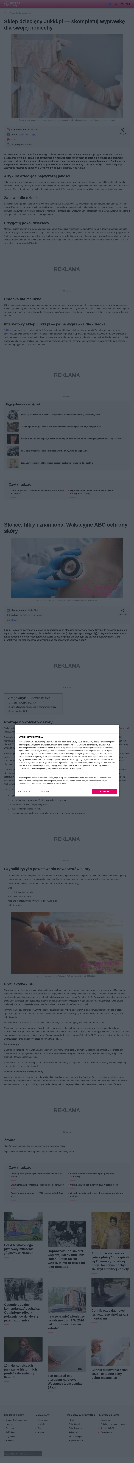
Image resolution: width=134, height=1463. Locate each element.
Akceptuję (104, 791)
